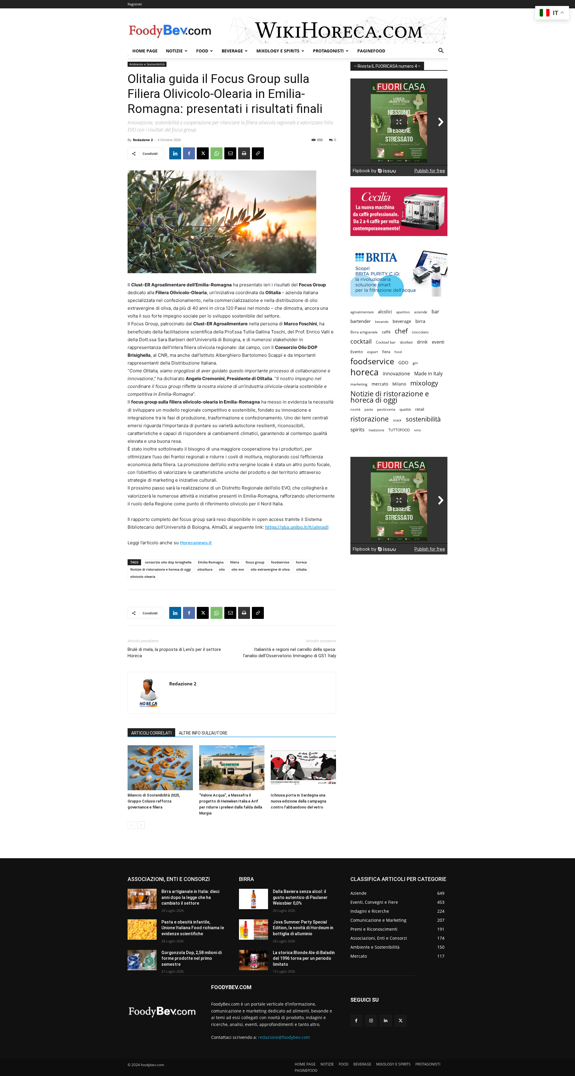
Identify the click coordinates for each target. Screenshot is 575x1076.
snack (397, 420)
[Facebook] (189, 153)
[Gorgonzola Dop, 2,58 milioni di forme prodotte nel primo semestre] (142, 960)
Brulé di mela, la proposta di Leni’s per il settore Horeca (174, 652)
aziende (420, 311)
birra (420, 321)
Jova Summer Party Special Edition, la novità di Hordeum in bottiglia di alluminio (303, 928)
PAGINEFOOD (371, 51)
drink (422, 342)
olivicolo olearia (142, 576)
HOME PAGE (145, 51)
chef (401, 331)
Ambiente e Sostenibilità (147, 64)
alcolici (385, 312)
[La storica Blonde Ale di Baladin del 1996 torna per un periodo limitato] (253, 960)
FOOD (202, 51)
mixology (424, 383)
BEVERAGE (232, 51)
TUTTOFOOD (399, 430)
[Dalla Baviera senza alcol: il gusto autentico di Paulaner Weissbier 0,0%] (253, 899)
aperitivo (403, 312)
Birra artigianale (364, 332)
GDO (403, 362)
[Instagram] (371, 1021)
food (398, 352)
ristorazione (369, 419)
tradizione (376, 430)
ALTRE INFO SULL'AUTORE (203, 733)
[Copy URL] (258, 153)
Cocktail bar (386, 342)
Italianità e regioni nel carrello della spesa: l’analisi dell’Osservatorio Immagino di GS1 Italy (289, 652)
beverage (402, 321)
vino (417, 430)
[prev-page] (131, 825)
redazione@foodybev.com (284, 1037)
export (372, 352)
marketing (358, 384)
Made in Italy (428, 374)
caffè (386, 332)
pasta (368, 409)
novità (355, 409)
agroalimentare (362, 312)
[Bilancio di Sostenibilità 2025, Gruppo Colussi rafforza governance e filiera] (160, 767)
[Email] (230, 153)
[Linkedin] (175, 153)
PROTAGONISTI (328, 51)
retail (419, 409)
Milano (399, 384)
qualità (405, 409)
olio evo (237, 569)
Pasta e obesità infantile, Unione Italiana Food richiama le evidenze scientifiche (192, 928)
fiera (386, 351)
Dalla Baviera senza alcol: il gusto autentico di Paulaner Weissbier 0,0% (300, 897)
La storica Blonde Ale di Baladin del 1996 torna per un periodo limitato (304, 958)
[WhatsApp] (217, 153)
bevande (381, 321)
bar (435, 312)
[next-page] (141, 825)
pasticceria (386, 409)
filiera (234, 562)
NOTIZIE (174, 51)
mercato (380, 384)
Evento (356, 351)
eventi (438, 342)
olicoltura (204, 569)
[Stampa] (244, 153)
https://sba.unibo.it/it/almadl (297, 527)
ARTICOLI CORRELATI (151, 733)
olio (222, 569)
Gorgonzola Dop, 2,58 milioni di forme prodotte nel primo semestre (191, 958)
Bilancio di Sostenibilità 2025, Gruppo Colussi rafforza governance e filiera (154, 801)
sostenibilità (423, 419)
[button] (441, 51)
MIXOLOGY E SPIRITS (277, 51)
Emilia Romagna (210, 562)
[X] (203, 153)
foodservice (280, 562)
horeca (301, 562)
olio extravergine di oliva (270, 569)
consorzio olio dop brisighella (168, 562)
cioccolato (420, 332)
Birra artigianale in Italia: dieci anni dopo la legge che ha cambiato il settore (190, 897)
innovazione (396, 374)
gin (415, 362)
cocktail (361, 341)
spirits (357, 429)
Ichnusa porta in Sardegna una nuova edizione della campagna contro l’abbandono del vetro (298, 801)
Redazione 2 (143, 139)
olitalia (301, 569)
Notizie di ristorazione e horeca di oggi (160, 569)
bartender (360, 321)
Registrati (135, 4)
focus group (255, 562)
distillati (406, 342)
